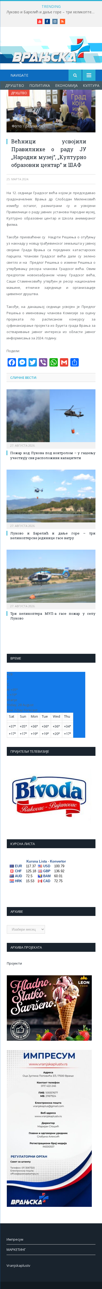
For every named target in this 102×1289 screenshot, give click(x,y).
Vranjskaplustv (18, 1265)
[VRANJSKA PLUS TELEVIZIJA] (51, 49)
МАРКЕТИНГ (16, 1249)
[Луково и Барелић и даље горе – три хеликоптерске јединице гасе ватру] (51, 499)
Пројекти (14, 963)
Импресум (15, 1239)
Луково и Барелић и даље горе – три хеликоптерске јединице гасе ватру (52, 12)
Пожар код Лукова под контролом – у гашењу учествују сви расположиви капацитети (52, 455)
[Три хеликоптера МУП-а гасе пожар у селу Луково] (51, 579)
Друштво (14, 85)
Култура (91, 85)
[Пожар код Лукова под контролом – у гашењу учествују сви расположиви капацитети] (51, 418)
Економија (66, 85)
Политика (39, 85)
